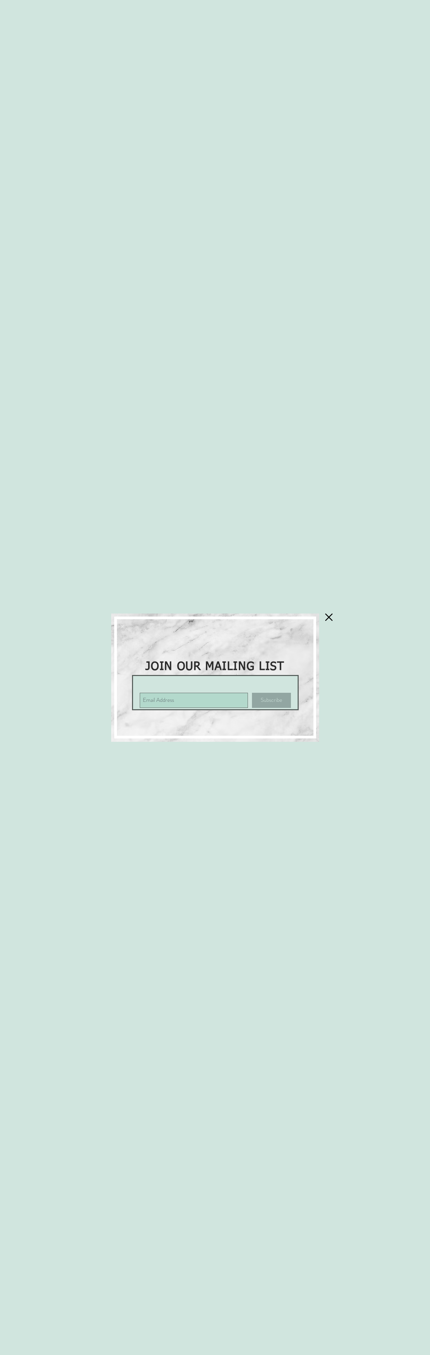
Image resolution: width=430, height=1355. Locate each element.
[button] (329, 617)
